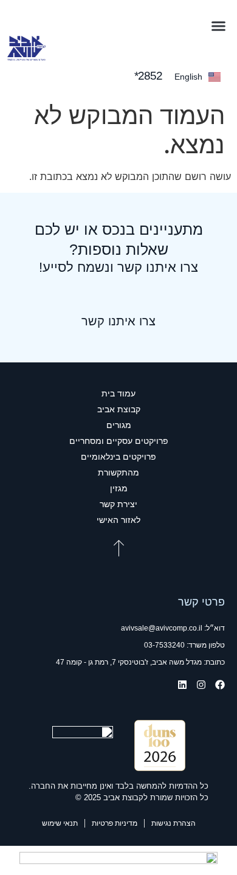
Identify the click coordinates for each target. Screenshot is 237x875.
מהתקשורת (118, 472)
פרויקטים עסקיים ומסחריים (118, 441)
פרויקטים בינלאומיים (118, 457)
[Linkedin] (182, 685)
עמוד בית (118, 393)
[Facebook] (220, 685)
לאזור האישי (118, 520)
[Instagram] (201, 685)
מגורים (118, 425)
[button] (218, 26)
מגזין (119, 488)
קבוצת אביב (118, 409)
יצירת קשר (118, 504)
